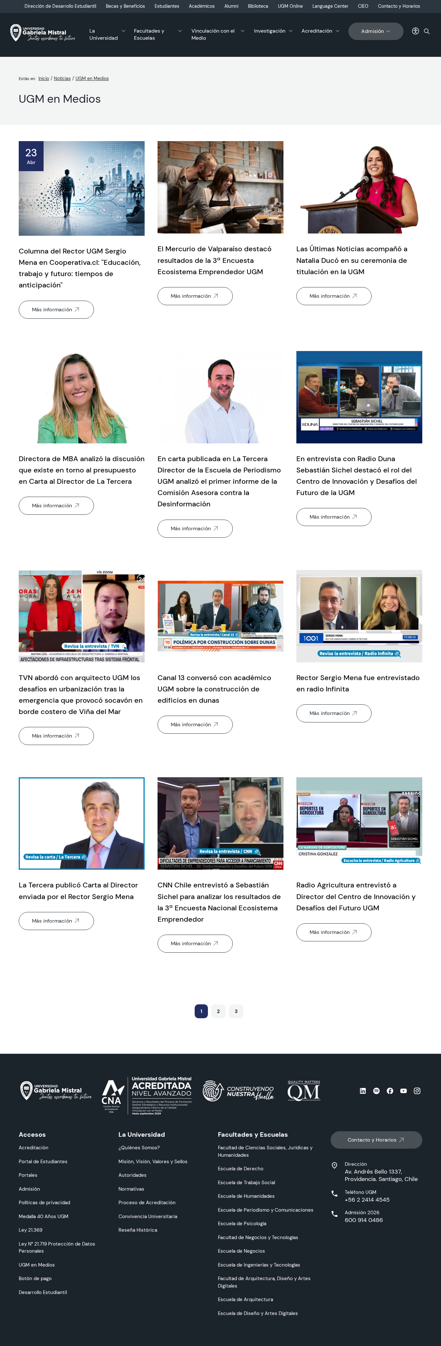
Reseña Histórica (137, 1230)
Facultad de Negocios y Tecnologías (258, 1237)
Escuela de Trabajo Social (246, 1182)
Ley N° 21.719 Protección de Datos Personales (57, 1247)
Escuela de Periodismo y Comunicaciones (265, 1210)
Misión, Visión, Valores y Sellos (153, 1161)
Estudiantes (167, 6)
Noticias (62, 78)
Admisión (372, 31)
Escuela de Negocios (241, 1251)
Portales (28, 1175)
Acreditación (317, 31)
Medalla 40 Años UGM (43, 1216)
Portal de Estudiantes (43, 1161)
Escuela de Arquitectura (245, 1299)
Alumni (231, 6)
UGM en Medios (92, 78)
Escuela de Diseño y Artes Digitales (258, 1313)
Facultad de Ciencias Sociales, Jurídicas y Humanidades (265, 1151)
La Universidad (103, 34)
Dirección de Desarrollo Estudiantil (60, 6)
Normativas (131, 1189)
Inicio (43, 78)
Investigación (269, 31)
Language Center (330, 6)
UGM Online (290, 6)
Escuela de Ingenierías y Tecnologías (259, 1265)
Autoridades (132, 1175)
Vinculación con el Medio (213, 34)
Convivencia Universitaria (147, 1216)
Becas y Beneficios (125, 6)
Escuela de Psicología (242, 1223)
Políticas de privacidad (44, 1202)
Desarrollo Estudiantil (43, 1292)
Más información (52, 309)
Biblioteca (258, 6)
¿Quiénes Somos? (139, 1147)
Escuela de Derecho (240, 1168)
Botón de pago (35, 1278)
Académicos (202, 6)
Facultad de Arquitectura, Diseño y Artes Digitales (264, 1282)
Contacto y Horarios (399, 6)
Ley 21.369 (30, 1230)
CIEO (363, 6)
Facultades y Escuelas (149, 34)
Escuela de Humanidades (246, 1196)
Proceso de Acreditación (147, 1202)
